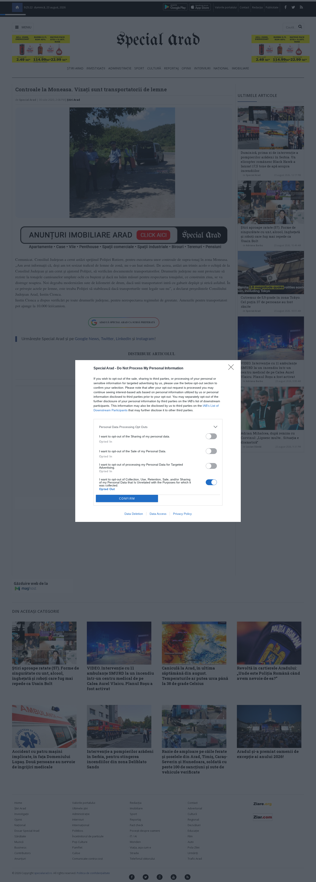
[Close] (232, 368)
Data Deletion (133, 513)
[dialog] (158, 441)
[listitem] (158, 427)
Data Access (158, 513)
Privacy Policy (182, 513)
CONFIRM (127, 498)
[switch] (211, 436)
